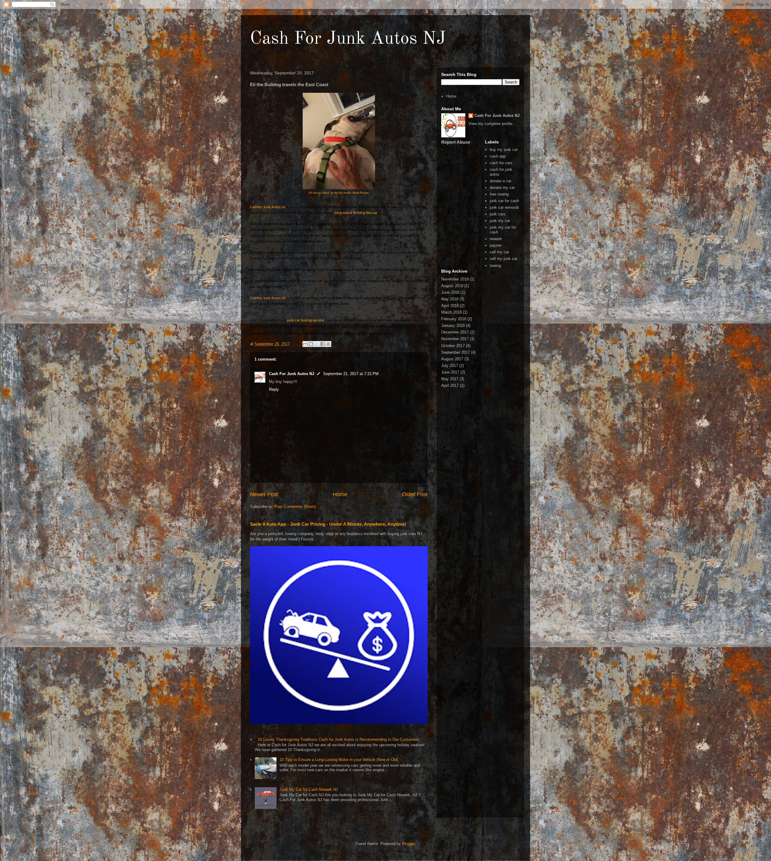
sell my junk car (503, 258)
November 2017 (455, 339)
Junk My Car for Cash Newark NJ (308, 789)
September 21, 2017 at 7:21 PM (351, 373)
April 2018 (450, 305)
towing (495, 265)
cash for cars (501, 163)
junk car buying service (305, 320)
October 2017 (453, 345)
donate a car (500, 181)
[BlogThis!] (311, 344)
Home (340, 494)
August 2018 (452, 285)
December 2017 (455, 332)
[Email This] (305, 344)
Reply (274, 389)
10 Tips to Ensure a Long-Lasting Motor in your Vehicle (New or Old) (338, 759)
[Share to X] (317, 344)
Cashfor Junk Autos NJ (267, 207)
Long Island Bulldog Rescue (355, 213)
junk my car (500, 220)
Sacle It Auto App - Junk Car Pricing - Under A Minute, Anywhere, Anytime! (328, 524)
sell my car (499, 252)
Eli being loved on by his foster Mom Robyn (339, 192)
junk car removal (504, 207)
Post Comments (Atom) (295, 506)
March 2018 (451, 312)
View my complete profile (490, 123)
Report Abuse (455, 142)
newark (496, 238)
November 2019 (455, 279)
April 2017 (450, 385)
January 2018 (453, 325)
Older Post (415, 494)
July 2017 (449, 365)
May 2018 (449, 299)
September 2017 (455, 352)
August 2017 (452, 359)
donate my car (502, 187)
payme (495, 245)
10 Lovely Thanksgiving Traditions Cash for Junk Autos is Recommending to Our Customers (338, 739)
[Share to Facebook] (323, 344)
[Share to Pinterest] (328, 344)
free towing (499, 194)
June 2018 (450, 292)
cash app (498, 156)
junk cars (498, 214)
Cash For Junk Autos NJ (348, 39)
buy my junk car (504, 149)
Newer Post (264, 494)
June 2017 (450, 372)
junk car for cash (504, 201)
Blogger (408, 843)
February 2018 (453, 319)
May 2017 (449, 379)
